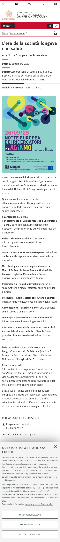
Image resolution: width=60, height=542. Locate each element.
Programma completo (18, 424)
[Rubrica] (17, 4)
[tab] (50, 26)
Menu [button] (6, 25)
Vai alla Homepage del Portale (8, 15)
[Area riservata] (43, 4)
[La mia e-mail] (56, 4)
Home (5, 32)
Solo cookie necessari (30, 514)
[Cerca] (4, 4)
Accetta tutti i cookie (30, 534)
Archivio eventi (17, 32)
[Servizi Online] (30, 4)
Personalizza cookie (30, 524)
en (56, 25)
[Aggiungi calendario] (55, 32)
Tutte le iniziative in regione (21, 434)
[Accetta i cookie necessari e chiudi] (55, 446)
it (50, 25)
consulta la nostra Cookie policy (39, 504)
